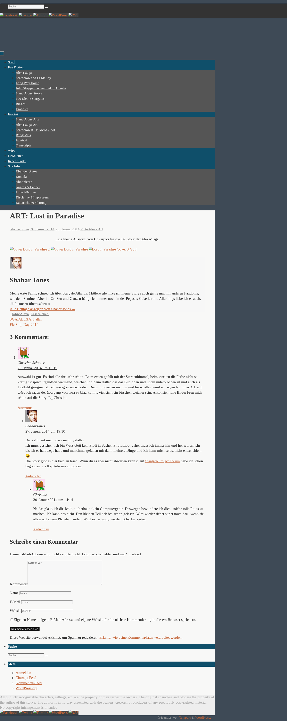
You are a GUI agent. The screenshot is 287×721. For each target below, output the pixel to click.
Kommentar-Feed (29, 683)
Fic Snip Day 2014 (24, 324)
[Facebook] (9, 15)
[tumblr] (41, 15)
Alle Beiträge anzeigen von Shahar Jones (42, 309)
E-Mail (15, 602)
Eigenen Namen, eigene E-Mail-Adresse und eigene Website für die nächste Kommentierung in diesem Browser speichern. (105, 620)
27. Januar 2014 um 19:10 (45, 431)
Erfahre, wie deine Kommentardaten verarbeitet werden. (141, 637)
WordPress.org (26, 688)
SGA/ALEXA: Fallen (26, 319)
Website (15, 611)
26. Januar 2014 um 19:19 (37, 368)
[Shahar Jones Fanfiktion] (73, 15)
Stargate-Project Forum (162, 461)
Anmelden (23, 673)
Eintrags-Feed (26, 678)
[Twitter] (26, 15)
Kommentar (19, 584)
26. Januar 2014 (42, 229)
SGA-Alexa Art (91, 229)
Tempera (185, 717)
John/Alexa (20, 314)
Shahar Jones (19, 229)
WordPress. (203, 717)
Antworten (26, 408)
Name (14, 593)
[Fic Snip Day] (59, 15)
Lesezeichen (40, 314)
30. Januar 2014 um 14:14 (53, 500)
